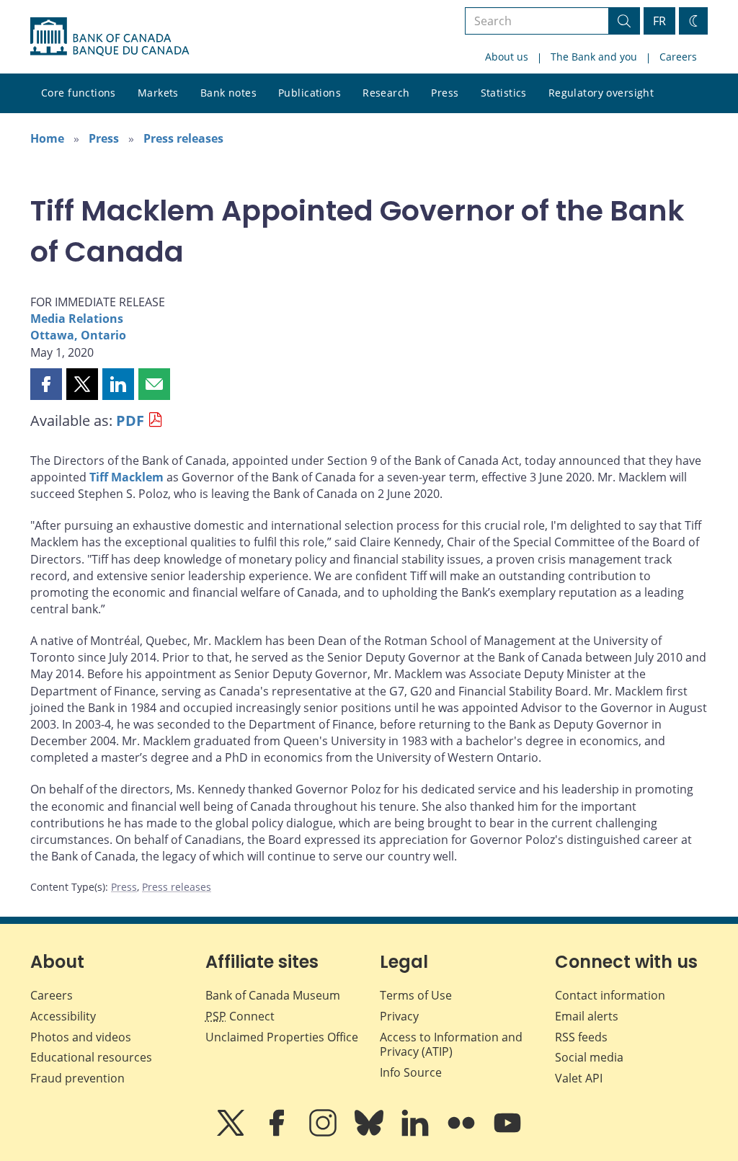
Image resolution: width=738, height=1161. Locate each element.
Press (444, 92)
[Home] (109, 36)
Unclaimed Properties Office (281, 1037)
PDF (130, 420)
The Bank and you (594, 56)
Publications (309, 92)
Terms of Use (416, 995)
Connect (240, 1016)
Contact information (610, 995)
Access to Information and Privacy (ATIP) (451, 1044)
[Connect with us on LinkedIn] (417, 1133)
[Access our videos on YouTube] (507, 1133)
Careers (678, 56)
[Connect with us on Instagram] (324, 1133)
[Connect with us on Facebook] (278, 1133)
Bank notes (228, 92)
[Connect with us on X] (232, 1133)
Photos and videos (80, 1037)
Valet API (579, 1078)
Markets (158, 92)
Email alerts (586, 1016)
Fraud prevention (77, 1078)
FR (659, 21)
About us (506, 56)
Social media (589, 1057)
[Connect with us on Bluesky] (370, 1133)
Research (386, 92)
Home (47, 138)
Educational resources (91, 1057)
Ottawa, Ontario (78, 335)
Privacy (399, 1016)
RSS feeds (581, 1037)
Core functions (78, 92)
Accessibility (63, 1016)
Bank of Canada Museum (272, 995)
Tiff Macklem (126, 477)
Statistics (504, 92)
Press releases (183, 138)
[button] (46, 384)
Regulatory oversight (601, 92)
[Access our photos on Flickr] (463, 1133)
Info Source (411, 1072)
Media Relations (76, 318)
